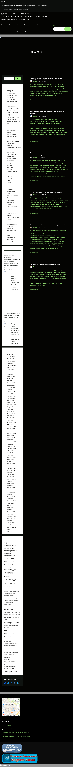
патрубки (9, 185)
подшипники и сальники (13, 600)
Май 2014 (10, 461)
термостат (10, 228)
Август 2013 (10, 481)
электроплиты (10, 671)
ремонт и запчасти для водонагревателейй (11, 620)
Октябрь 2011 (11, 525)
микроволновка (13, 591)
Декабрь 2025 (11, 359)
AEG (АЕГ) (10, 91)
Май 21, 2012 (42, 116)
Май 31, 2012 (42, 81)
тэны (8, 235)
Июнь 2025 (10, 372)
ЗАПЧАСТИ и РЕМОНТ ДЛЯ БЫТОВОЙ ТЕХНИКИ (25, 16)
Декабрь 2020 (11, 418)
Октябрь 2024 (11, 389)
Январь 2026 (11, 356)
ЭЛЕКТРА (10, 241)
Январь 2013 (11, 492)
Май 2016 (10, 444)
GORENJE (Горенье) (13, 108)
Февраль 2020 (11, 422)
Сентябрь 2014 (11, 457)
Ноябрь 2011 (11, 522)
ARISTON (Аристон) (13, 95)
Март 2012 (10, 514)
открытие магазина (9, 595)
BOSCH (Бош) (11, 99)
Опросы (9, 182)
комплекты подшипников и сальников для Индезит (11, 588)
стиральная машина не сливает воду (11, 647)
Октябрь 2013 (11, 477)
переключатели (11, 187)
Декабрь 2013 (11, 472)
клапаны (9, 165)
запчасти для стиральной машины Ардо (10, 561)
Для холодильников (13, 141)
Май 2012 (10, 509)
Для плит (10, 128)
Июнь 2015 (10, 450)
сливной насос (7, 641)
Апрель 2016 (11, 446)
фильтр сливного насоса (10, 666)
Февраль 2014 (11, 468)
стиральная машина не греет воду (10, 645)
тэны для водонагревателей (9, 660)
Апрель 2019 (11, 429)
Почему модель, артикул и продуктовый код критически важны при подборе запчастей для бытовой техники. (12, 263)
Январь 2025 (11, 383)
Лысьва (9, 169)
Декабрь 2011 (11, 520)
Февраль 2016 (11, 448)
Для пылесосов (11, 134)
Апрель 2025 (11, 376)
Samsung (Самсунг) (13, 119)
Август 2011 (10, 529)
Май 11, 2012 (42, 227)
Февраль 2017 (11, 442)
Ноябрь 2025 (11, 361)
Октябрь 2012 (11, 498)
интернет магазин (8, 586)
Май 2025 (10, 374)
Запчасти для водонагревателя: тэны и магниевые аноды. (44, 154)
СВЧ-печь (10, 226)
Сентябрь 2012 (11, 501)
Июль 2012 (10, 505)
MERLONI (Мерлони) (13, 117)
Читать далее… (34, 100)
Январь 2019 (11, 431)
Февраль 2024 (11, 396)
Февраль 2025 (11, 380)
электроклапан (17, 668)
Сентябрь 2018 (11, 433)
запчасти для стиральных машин (10, 573)
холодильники (9, 668)
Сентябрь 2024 (11, 391)
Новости (9, 178)
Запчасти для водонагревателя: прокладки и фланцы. (47, 112)
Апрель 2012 (11, 512)
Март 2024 (10, 394)
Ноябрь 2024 (11, 387)
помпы (9, 193)
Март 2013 (10, 490)
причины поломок (7, 604)
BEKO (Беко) (11, 97)
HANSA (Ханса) (11, 110)
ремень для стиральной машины (12, 610)
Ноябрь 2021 (11, 413)
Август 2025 (10, 367)
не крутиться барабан (8, 593)
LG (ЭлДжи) (10, 115)
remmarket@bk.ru (42, 5)
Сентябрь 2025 (11, 365)
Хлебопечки (10, 239)
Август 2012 (10, 503)
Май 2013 (10, 485)
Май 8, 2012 (42, 267)
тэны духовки (11, 237)
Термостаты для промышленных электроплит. (47, 192)
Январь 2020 (11, 424)
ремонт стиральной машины (9, 633)
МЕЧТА (9, 176)
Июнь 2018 (10, 435)
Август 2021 (10, 415)
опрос (14, 593)
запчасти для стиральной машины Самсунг (12, 567)
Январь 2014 (11, 470)
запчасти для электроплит (10, 581)
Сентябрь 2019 (11, 426)
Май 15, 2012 (42, 195)
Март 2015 (10, 455)
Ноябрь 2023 (11, 398)
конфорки (10, 167)
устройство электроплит (10, 664)
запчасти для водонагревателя (10, 549)
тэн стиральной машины (9, 656)
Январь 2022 (11, 411)
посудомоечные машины (8, 602)
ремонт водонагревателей (12, 614)
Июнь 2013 (10, 483)
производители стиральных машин (10, 606)
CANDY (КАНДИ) (12, 102)
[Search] (18, 78)
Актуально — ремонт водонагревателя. (45, 264)
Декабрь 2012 (11, 494)
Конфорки (6, 543)
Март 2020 (10, 420)
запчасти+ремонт (10, 545)
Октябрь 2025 (11, 363)
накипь (17, 591)
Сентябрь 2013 (11, 479)
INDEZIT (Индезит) (12, 112)
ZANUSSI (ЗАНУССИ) (13, 121)
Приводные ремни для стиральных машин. (46, 79)
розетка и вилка (12, 224)
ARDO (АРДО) (11, 93)
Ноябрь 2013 (11, 474)
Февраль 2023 (11, 405)
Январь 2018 (11, 437)
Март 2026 (10, 354)
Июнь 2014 (10, 459)
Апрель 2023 (11, 402)
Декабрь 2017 (11, 439)
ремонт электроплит (13, 222)
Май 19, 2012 (42, 157)
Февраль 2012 (11, 516)
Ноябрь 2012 (11, 496)
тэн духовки (15, 652)
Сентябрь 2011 (11, 527)
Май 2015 (10, 453)
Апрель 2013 (11, 487)
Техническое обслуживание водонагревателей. (48, 225)
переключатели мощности (12, 598)
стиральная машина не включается (10, 643)
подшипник (6, 600)
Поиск (55, 25)
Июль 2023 (10, 400)
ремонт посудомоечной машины (11, 626)
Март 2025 (10, 378)
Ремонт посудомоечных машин (11, 213)
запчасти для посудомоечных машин (11, 554)
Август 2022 (10, 407)
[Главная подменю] (6, 24)
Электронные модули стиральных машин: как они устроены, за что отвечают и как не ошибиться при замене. (15, 332)
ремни (9, 204)
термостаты (7, 652)
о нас (8, 180)
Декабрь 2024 (11, 385)
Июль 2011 (10, 531)
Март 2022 (10, 409)
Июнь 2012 (10, 507)
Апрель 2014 (11, 464)
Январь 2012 (11, 518)
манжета (6, 591)
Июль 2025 (10, 370)
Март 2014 (10, 466)
